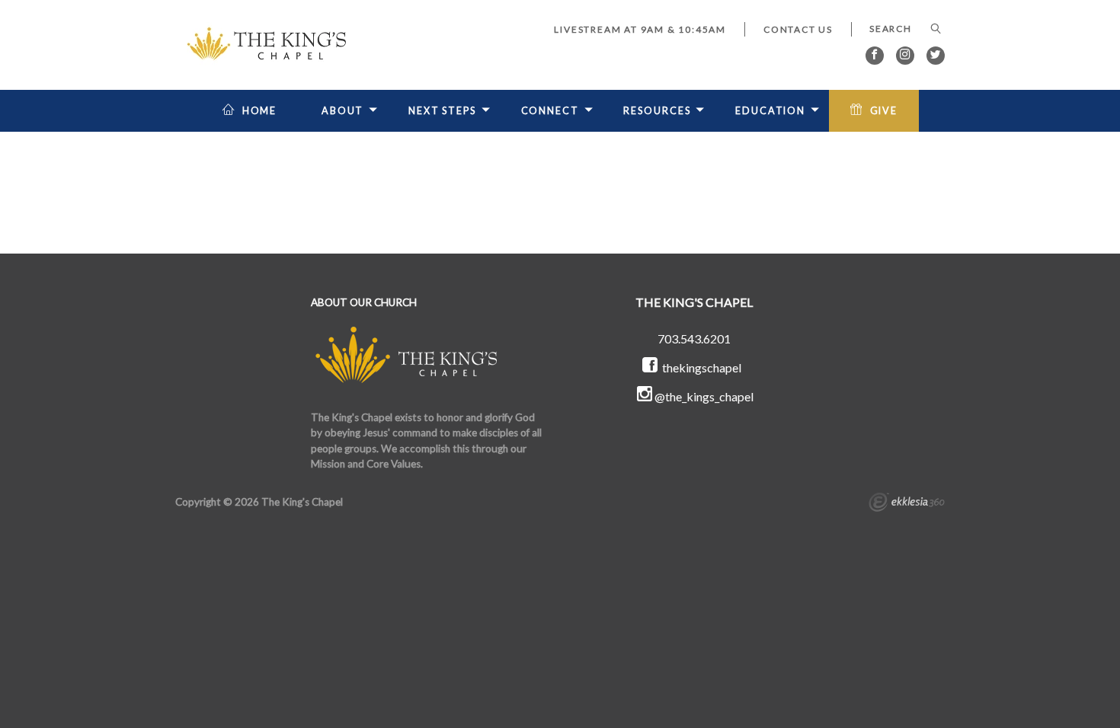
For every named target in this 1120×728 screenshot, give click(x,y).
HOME (259, 111)
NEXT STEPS (442, 111)
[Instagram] (905, 55)
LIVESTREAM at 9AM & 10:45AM (640, 29)
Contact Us (798, 29)
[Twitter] (935, 55)
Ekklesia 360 (907, 504)
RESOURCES (656, 111)
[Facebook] (875, 55)
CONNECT (550, 111)
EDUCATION (770, 111)
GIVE (884, 111)
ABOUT (342, 111)
